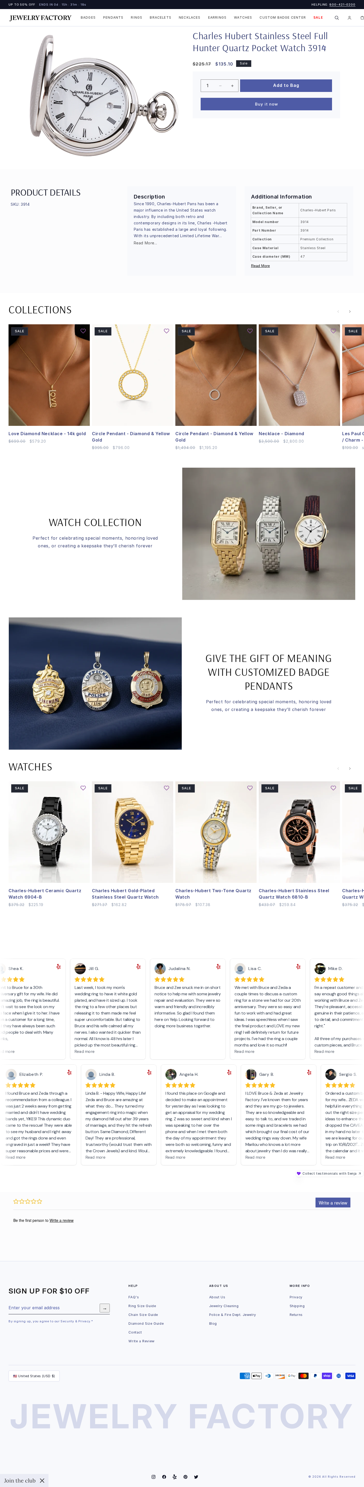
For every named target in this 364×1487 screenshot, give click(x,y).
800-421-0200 (342, 4)
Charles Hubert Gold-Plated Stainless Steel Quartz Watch (125, 894)
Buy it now (266, 104)
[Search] (336, 17)
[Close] (42, 1480)
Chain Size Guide (143, 1315)
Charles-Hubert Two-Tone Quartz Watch (213, 894)
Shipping (297, 1306)
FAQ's (133, 1297)
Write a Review (141, 1341)
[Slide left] (338, 311)
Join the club (20, 1480)
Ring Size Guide (142, 1306)
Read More (260, 266)
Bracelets (160, 17)
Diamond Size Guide (146, 1324)
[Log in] (349, 17)
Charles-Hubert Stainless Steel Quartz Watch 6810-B (294, 894)
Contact (135, 1332)
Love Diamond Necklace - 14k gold (47, 433)
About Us (217, 1297)
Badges (88, 17)
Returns (296, 1315)
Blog (213, 1324)
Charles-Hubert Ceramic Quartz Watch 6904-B (45, 894)
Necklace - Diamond (281, 433)
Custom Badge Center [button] (283, 17)
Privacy (296, 1297)
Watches (243, 17)
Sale (318, 17)
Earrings (217, 17)
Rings (136, 17)
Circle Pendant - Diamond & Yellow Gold (131, 437)
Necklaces (190, 17)
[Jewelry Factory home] (40, 17)
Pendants (113, 17)
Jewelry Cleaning (224, 1306)
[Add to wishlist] (324, 48)
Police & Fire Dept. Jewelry (232, 1315)
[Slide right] (350, 311)
